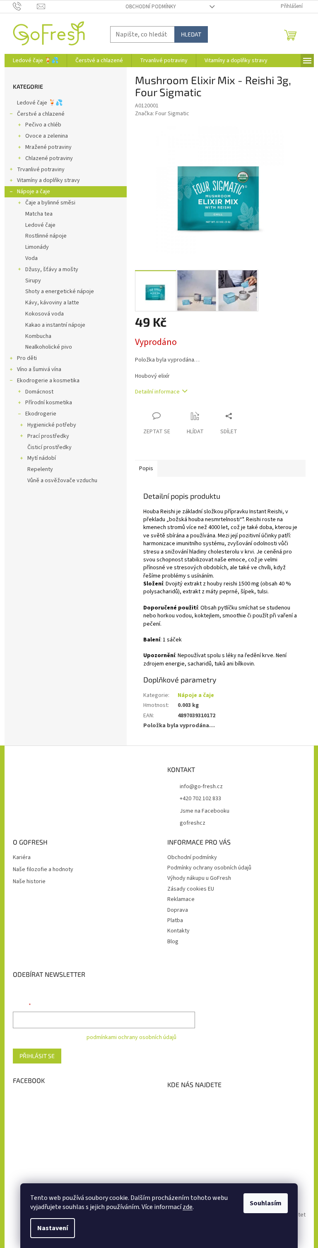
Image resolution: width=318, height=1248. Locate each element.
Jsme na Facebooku (204, 811)
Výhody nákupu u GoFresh (199, 878)
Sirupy (33, 281)
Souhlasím (266, 1203)
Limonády (37, 247)
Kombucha (38, 336)
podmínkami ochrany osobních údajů (131, 1037)
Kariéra (22, 858)
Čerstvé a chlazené (41, 114)
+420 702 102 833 (200, 798)
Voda (31, 258)
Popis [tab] (146, 468)
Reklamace (181, 899)
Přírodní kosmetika (48, 402)
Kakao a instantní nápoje (55, 325)
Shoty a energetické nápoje (59, 291)
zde (188, 1207)
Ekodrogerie (40, 414)
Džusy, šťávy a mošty (51, 269)
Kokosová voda (44, 314)
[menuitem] (36, 60)
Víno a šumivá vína (39, 369)
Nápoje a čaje (33, 191)
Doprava (177, 910)
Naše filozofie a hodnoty (43, 870)
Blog (172, 941)
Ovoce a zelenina (46, 136)
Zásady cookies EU (190, 889)
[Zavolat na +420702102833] (25, 6)
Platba (175, 920)
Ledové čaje (40, 225)
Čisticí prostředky (49, 447)
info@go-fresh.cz (201, 786)
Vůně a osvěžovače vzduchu (62, 480)
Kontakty (178, 931)
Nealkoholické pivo (48, 347)
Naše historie (29, 882)
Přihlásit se (37, 1055)
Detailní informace (157, 392)
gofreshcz (192, 823)
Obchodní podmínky (150, 6)
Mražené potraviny (48, 147)
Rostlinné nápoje (46, 236)
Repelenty (40, 469)
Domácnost (39, 392)
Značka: (162, 113)
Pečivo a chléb (43, 125)
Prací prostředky (48, 436)
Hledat (191, 34)
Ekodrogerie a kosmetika (48, 380)
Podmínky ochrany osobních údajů (209, 868)
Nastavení (52, 1228)
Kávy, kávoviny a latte (52, 303)
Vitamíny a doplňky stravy (48, 180)
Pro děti (27, 358)
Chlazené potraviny (49, 158)
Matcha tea (39, 214)
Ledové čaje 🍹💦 (40, 103)
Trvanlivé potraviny (41, 169)
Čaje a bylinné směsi (50, 203)
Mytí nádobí (41, 458)
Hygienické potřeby (51, 425)
